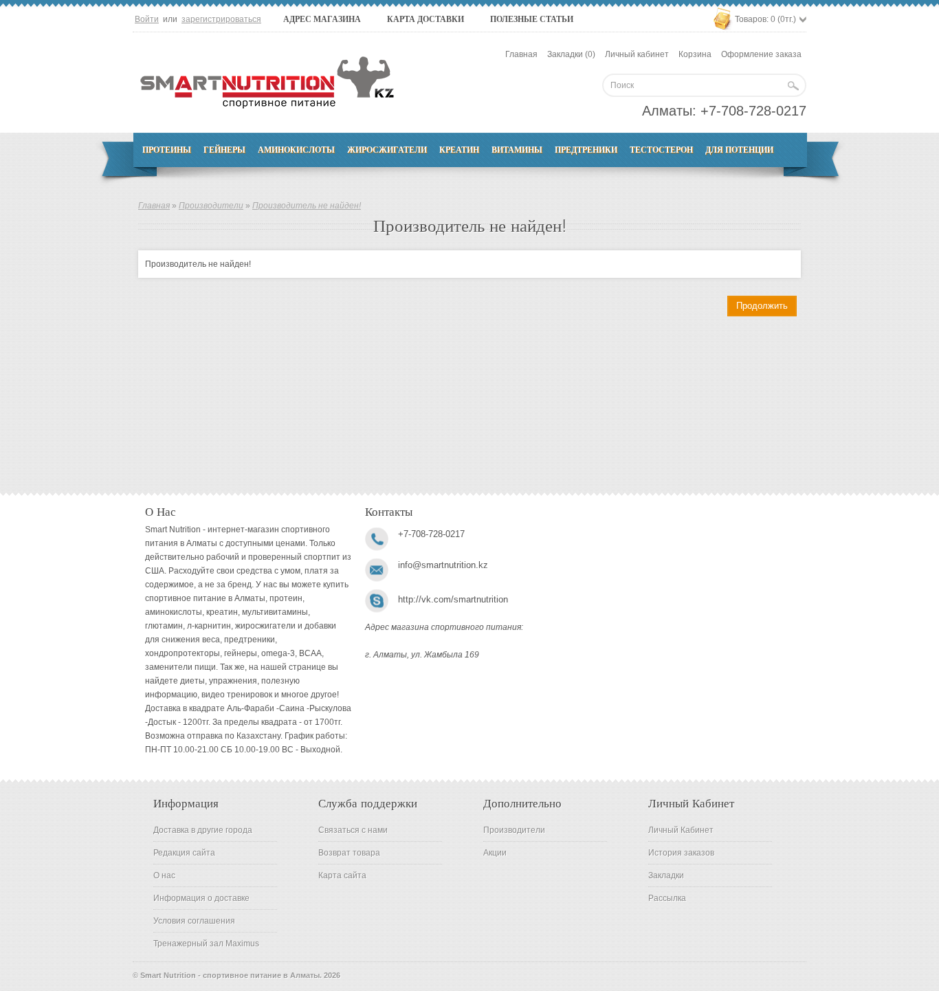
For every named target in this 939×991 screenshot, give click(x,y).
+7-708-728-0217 (753, 110)
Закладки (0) (571, 54)
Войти (147, 19)
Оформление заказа (761, 54)
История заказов (681, 853)
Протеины (166, 150)
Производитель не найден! (306, 205)
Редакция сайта (184, 853)
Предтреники (586, 150)
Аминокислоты (296, 150)
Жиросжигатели (387, 150)
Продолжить (762, 306)
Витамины (516, 150)
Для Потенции (739, 150)
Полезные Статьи (531, 19)
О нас (164, 875)
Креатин (459, 150)
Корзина (694, 54)
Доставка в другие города (202, 830)
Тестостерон (661, 150)
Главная (521, 54)
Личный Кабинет (681, 830)
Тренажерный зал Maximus (206, 943)
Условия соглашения (194, 921)
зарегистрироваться (221, 19)
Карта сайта (342, 875)
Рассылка (667, 898)
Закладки (666, 875)
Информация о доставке (201, 898)
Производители (211, 205)
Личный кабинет (637, 54)
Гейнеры (224, 150)
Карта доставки (425, 19)
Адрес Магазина (322, 19)
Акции (495, 853)
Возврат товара (349, 853)
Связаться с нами (353, 830)
